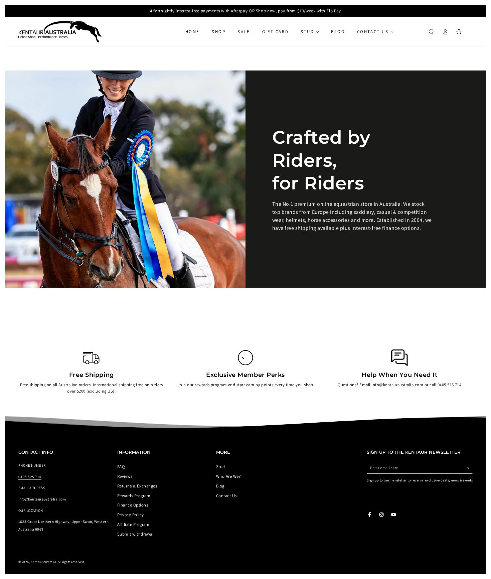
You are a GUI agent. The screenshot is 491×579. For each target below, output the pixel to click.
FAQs (122, 466)
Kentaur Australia (43, 562)
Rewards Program (133, 495)
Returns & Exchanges (137, 486)
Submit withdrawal (135, 534)
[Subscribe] (470, 467)
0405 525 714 (29, 476)
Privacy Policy (130, 515)
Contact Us (226, 495)
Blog (220, 486)
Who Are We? (228, 476)
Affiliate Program (133, 524)
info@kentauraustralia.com (42, 499)
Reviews (124, 476)
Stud (220, 466)
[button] (431, 31)
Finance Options (132, 505)
